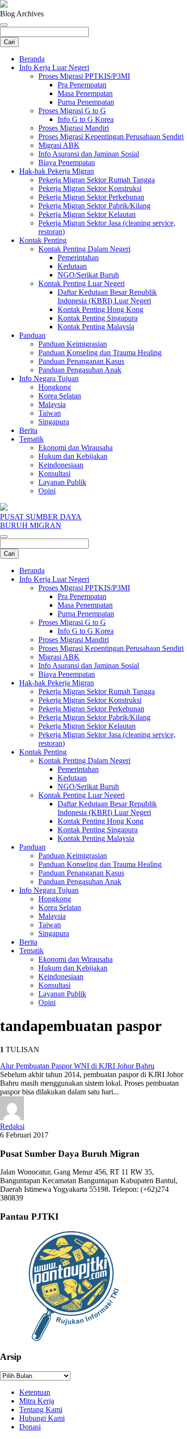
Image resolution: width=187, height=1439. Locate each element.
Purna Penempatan (86, 102)
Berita (28, 430)
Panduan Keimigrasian (72, 344)
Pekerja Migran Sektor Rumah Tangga (96, 180)
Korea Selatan (59, 396)
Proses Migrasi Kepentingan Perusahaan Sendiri (111, 136)
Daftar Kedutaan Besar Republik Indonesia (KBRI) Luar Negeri (107, 296)
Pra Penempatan (82, 85)
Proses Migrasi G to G (72, 111)
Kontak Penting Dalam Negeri (84, 249)
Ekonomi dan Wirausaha (75, 448)
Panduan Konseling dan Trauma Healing (100, 352)
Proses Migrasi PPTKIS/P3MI (84, 76)
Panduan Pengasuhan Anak (79, 370)
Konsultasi (54, 473)
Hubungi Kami (42, 1418)
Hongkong (54, 387)
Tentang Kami (40, 1409)
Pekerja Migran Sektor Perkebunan (91, 197)
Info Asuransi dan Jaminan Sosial (88, 154)
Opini (47, 491)
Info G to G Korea (86, 119)
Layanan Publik (62, 482)
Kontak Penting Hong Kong (100, 309)
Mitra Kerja (36, 1401)
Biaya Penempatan (66, 162)
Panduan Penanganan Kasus (81, 361)
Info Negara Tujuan (49, 378)
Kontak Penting (43, 240)
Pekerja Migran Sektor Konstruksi (89, 188)
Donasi (30, 1427)
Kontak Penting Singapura (98, 318)
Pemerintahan (78, 257)
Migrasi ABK (59, 145)
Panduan (32, 335)
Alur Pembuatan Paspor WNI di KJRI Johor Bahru (77, 1066)
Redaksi (12, 1126)
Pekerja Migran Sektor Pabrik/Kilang (94, 206)
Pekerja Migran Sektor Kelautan (87, 214)
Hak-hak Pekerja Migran (56, 171)
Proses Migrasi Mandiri (73, 128)
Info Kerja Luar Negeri (54, 67)
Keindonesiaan (60, 465)
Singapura (53, 422)
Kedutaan (72, 266)
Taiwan (49, 413)
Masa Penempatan (85, 93)
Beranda (32, 59)
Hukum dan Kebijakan (72, 456)
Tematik (31, 439)
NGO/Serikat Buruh (88, 275)
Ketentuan (34, 1392)
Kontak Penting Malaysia (96, 327)
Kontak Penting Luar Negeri (81, 283)
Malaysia (52, 404)
